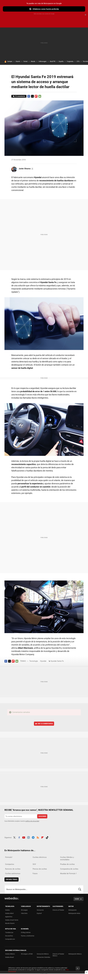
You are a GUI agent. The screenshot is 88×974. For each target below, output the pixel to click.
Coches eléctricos (40, 857)
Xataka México (10, 954)
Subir (77, 899)
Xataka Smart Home (11, 920)
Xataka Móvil (9, 913)
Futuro (35, 873)
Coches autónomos (12, 873)
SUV (34, 864)
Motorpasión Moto (74, 913)
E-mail (39, 96)
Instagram (28, 837)
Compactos (9, 864)
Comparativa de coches (69, 869)
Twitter (32, 96)
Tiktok (47, 837)
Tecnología (33, 661)
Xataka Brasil (9, 957)
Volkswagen (42, 61)
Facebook (28, 96)
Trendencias (9, 932)
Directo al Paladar (58, 910)
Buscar (80, 889)
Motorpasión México (75, 954)
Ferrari (25, 61)
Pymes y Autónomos (27, 936)
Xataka (7, 910)
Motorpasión (72, 910)
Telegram (33, 837)
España (61, 61)
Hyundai (43, 661)
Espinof (39, 913)
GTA (78, 61)
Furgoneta (70, 61)
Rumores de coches (12, 869)
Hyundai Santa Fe (57, 661)
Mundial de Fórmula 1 (68, 873)
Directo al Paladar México (58, 955)
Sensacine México (43, 954)
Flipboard (36, 96)
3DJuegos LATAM (27, 954)
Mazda (33, 61)
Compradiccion (10, 939)
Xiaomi (18, 61)
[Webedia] (11, 898)
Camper (9, 61)
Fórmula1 (8, 857)
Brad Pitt (52, 61)
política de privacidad (32, 821)
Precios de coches (40, 869)
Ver (45, 723)
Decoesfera (9, 936)
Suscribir (42, 816)
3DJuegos (24, 910)
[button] (26, 168)
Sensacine (40, 910)
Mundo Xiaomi (9, 923)
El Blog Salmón (26, 932)
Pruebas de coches (67, 864)
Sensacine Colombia (43, 957)
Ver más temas (11, 879)
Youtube (24, 837)
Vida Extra (24, 913)
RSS (38, 837)
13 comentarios (20, 96)
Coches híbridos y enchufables (67, 858)
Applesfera (8, 917)
